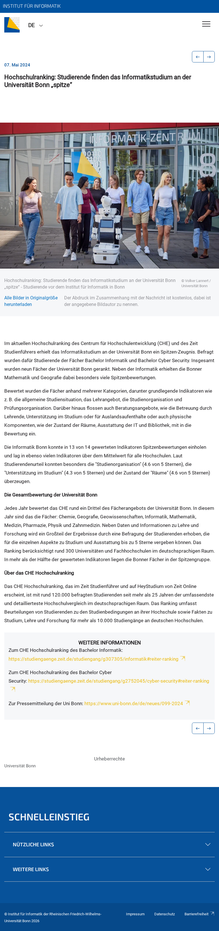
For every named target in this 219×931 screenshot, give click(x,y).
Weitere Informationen (109, 643)
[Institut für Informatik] (12, 25)
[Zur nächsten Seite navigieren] (209, 56)
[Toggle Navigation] (206, 24)
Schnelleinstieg (49, 816)
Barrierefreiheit (196, 914)
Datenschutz (164, 914)
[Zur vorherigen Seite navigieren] (198, 56)
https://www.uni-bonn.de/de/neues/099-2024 (133, 703)
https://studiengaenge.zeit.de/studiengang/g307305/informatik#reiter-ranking (94, 659)
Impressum (135, 914)
